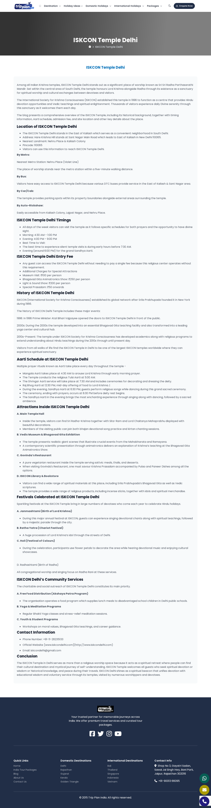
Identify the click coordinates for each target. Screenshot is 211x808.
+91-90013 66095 (169, 781)
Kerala (64, 777)
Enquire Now (186, 5)
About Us (19, 777)
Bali (109, 765)
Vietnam (112, 781)
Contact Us (20, 781)
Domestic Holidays (97, 6)
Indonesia (113, 777)
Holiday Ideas (72, 6)
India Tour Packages (25, 769)
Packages (153, 6)
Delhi (63, 765)
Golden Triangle (69, 781)
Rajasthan (66, 769)
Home (17, 765)
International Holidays (128, 6)
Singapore (113, 773)
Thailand (112, 769)
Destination (51, 6)
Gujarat (64, 773)
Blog (16, 773)
